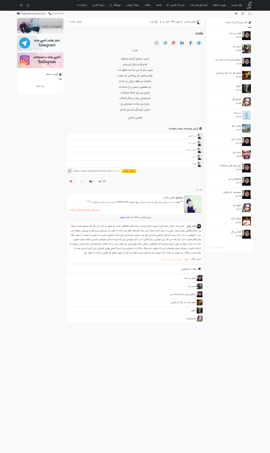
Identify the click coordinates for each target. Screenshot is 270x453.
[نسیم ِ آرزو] (246, 141)
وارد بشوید (124, 217)
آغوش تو (237, 205)
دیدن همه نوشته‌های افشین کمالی (85, 210)
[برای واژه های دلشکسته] (246, 168)
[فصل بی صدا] (246, 35)
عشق (238, 86)
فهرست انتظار (219, 5)
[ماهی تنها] (246, 128)
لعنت (194, 163)
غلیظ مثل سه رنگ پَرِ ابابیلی (228, 73)
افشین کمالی (169, 197)
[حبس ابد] (246, 48)
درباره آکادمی (99, 5)
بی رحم (237, 112)
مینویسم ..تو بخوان (232, 192)
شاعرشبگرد (236, 99)
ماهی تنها (236, 126)
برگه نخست (236, 5)
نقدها (158, 5)
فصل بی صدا (235, 33)
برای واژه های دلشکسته (230, 165)
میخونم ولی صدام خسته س (228, 59)
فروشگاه (117, 5)
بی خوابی (192, 136)
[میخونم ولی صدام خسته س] (246, 62)
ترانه (197, 189)
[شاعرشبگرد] (246, 101)
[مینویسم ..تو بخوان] (246, 194)
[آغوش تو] (246, 207)
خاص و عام (191, 149)
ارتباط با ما (82, 5)
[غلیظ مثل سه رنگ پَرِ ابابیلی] (246, 75)
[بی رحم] (246, 115)
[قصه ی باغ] (246, 234)
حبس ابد (237, 46)
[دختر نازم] (246, 154)
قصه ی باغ (236, 231)
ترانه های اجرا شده (199, 5)
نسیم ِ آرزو (236, 139)
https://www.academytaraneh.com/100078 (93, 171)
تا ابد (194, 156)
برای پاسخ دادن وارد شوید (171, 259)
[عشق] (246, 88)
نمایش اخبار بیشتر (217, 247)
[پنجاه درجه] (246, 221)
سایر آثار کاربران (177, 5)
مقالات (147, 5)
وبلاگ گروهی (132, 5)
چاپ (152, 22)
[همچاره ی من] (246, 181)
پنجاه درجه (236, 218)
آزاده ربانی (191, 226)
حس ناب (192, 143)
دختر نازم (237, 152)
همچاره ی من (235, 179)
